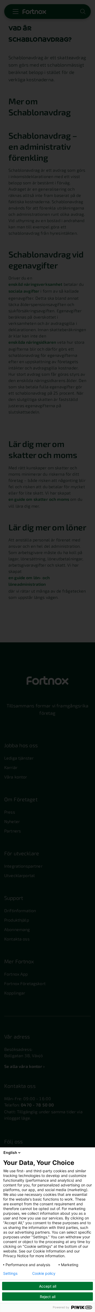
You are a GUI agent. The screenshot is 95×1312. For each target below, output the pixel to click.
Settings (10, 1273)
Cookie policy (43, 1273)
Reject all (47, 1296)
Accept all (47, 1286)
